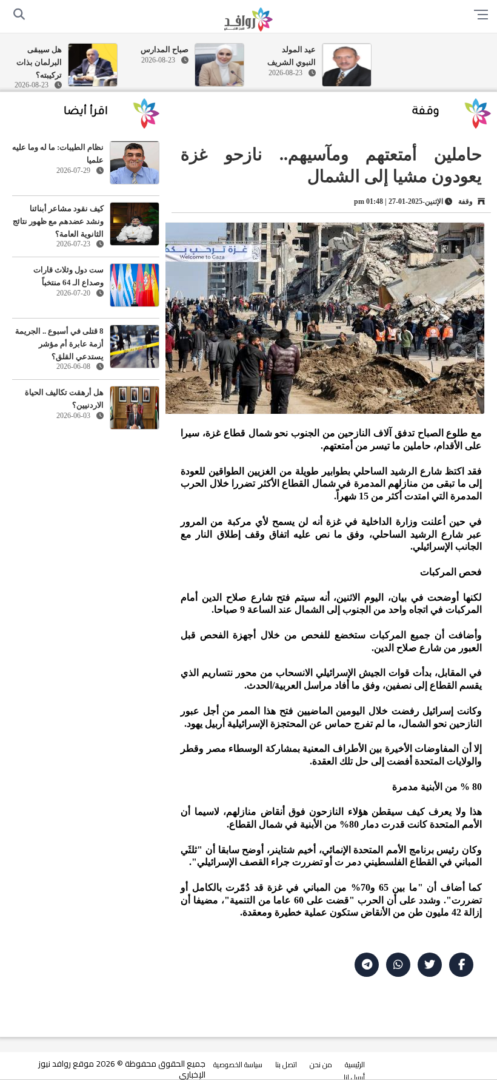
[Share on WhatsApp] (398, 965)
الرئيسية (355, 1065)
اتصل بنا (286, 1065)
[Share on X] (430, 965)
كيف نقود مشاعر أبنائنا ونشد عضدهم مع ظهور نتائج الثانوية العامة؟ (58, 221)
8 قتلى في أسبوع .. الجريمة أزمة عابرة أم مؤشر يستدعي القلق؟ (59, 343)
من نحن (321, 1065)
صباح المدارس (164, 49)
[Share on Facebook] (461, 965)
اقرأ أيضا (86, 112)
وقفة (425, 112)
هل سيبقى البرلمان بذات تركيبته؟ (39, 62)
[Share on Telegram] (367, 965)
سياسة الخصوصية (237, 1065)
